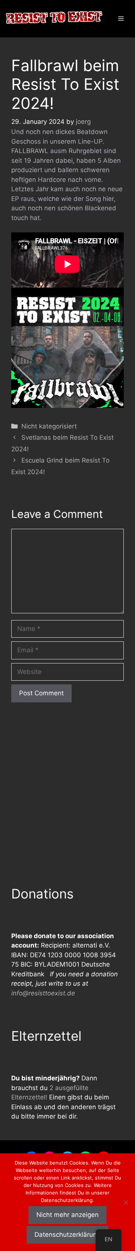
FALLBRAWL (29, 151)
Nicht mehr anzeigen (67, 1214)
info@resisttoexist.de (43, 993)
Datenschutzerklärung (67, 1234)
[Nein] (125, 1202)
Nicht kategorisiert (49, 426)
